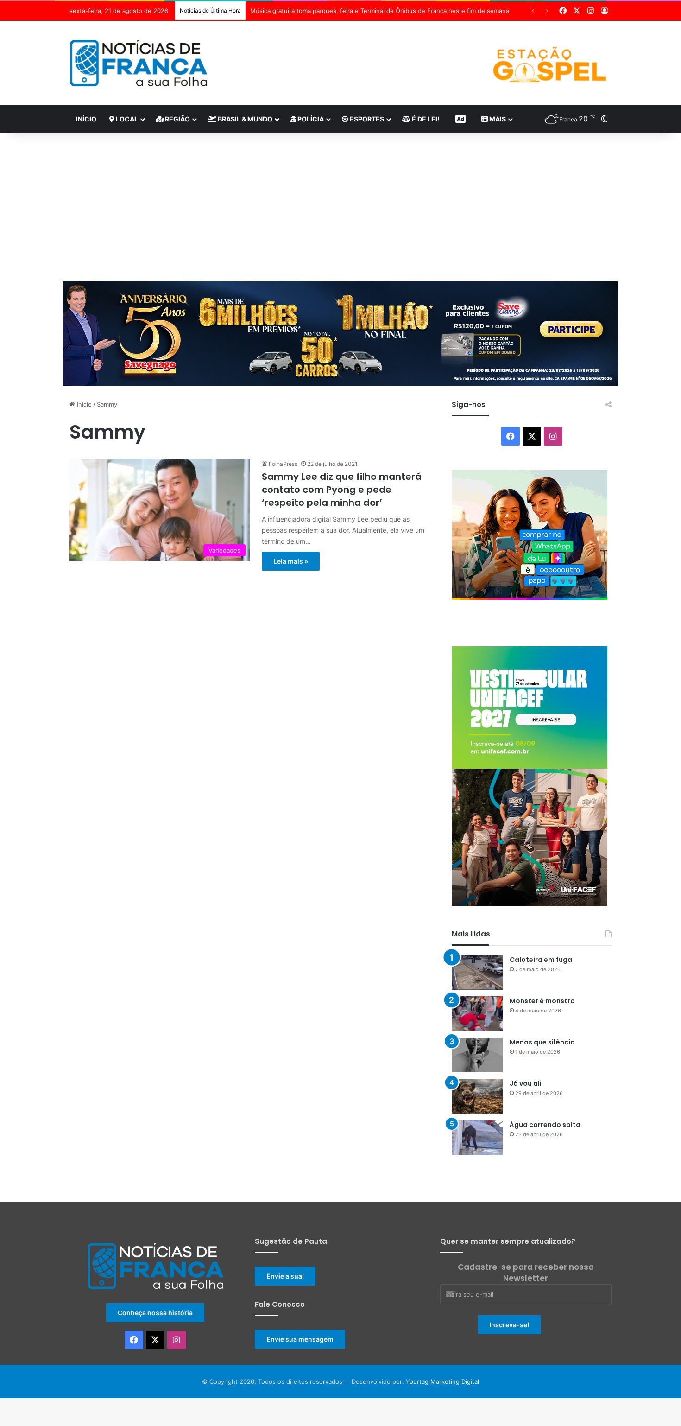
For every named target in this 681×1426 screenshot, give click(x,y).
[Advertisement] (340, 207)
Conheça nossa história (155, 1313)
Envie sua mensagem (300, 1339)
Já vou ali (526, 1083)
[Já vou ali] (477, 1096)
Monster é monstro (542, 1001)
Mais (497, 119)
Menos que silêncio (542, 1042)
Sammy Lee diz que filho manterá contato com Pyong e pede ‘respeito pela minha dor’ (342, 489)
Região (177, 119)
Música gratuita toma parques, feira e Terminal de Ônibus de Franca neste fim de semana (379, 10)
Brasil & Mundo (244, 119)
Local (126, 119)
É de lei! (425, 119)
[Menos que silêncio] (477, 1055)
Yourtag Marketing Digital (442, 1381)
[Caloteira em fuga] (477, 972)
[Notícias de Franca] (138, 63)
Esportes (366, 119)
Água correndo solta (545, 1124)
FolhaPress (283, 463)
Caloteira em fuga (541, 959)
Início (86, 119)
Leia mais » (290, 561)
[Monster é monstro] (477, 1013)
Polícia (310, 119)
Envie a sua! (285, 1276)
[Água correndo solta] (477, 1137)
